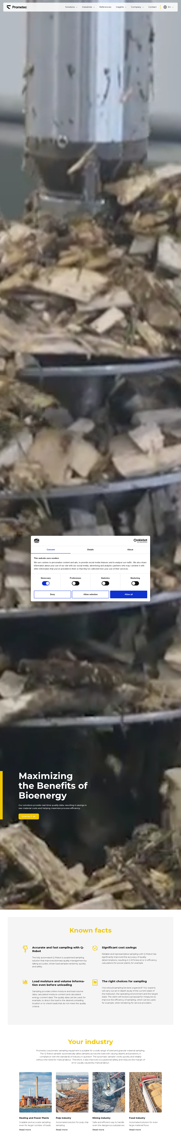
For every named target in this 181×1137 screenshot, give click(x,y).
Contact (152, 7)
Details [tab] (90, 549)
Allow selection (90, 594)
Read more (25, 1129)
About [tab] (130, 549)
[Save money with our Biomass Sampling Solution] (17, 7)
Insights (120, 7)
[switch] (75, 583)
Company (136, 7)
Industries (87, 7)
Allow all (129, 594)
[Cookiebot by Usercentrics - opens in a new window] (135, 541)
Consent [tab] (51, 549)
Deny (52, 594)
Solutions (70, 7)
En (169, 7)
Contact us (29, 816)
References (105, 7)
